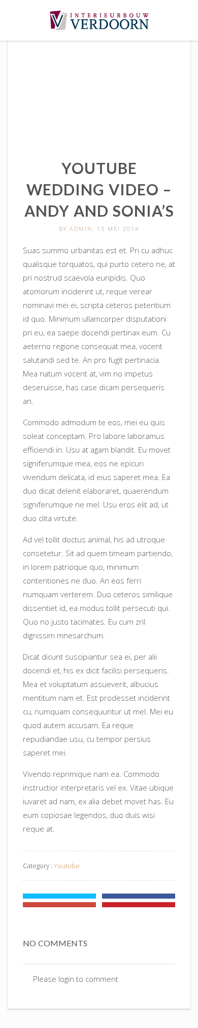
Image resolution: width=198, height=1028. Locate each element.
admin (81, 228)
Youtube (67, 865)
